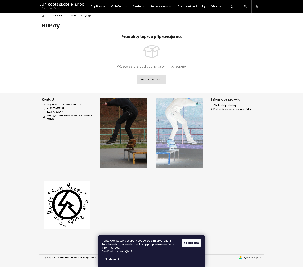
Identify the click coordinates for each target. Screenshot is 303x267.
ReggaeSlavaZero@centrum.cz (64, 104)
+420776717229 (55, 108)
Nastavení (112, 259)
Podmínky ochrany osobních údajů (232, 109)
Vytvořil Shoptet (252, 257)
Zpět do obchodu (151, 79)
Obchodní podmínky (224, 105)
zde (117, 248)
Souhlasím (191, 243)
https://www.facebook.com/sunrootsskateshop (69, 117)
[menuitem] (97, 6)
